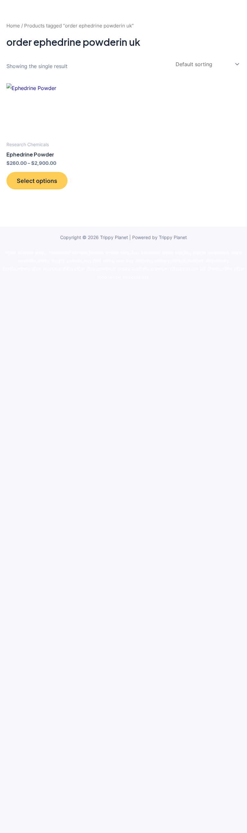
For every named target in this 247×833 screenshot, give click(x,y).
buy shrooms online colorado (156, 260)
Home (13, 26)
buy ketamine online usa (157, 252)
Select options (37, 180)
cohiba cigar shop (77, 268)
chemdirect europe (67, 252)
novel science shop (25, 252)
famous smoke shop (109, 252)
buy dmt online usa (104, 260)
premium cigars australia (123, 268)
